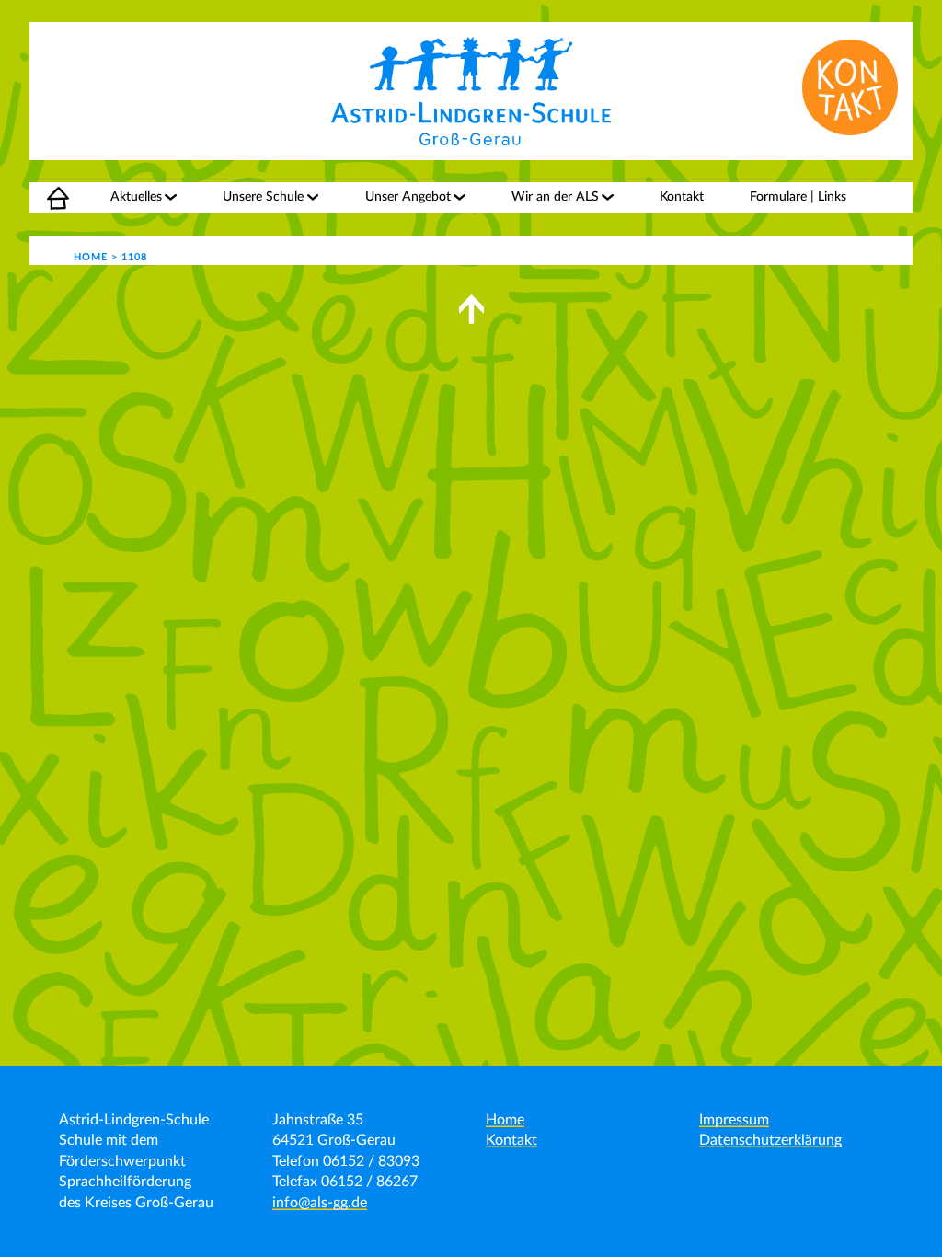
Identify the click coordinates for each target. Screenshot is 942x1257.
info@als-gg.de (319, 1202)
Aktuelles (136, 196)
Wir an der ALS (555, 196)
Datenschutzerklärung (770, 1140)
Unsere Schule (263, 196)
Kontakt (682, 196)
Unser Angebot (408, 196)
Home (46, 196)
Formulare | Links (798, 196)
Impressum (734, 1120)
